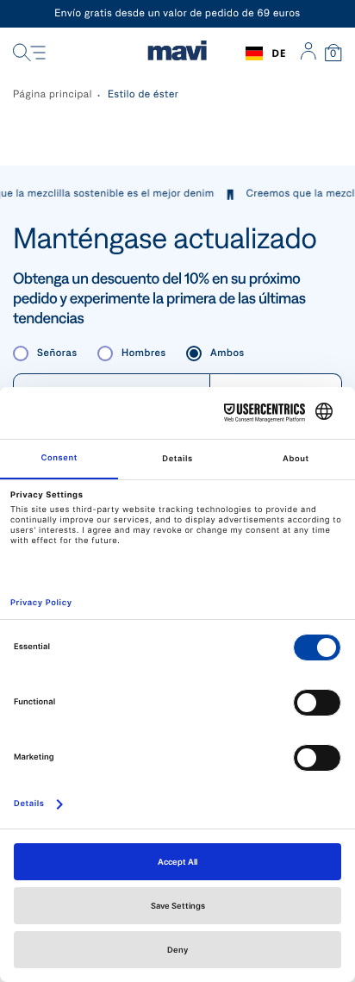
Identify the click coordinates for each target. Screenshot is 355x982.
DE (278, 53)
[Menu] (29, 53)
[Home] (177, 53)
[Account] (308, 53)
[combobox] (266, 53)
